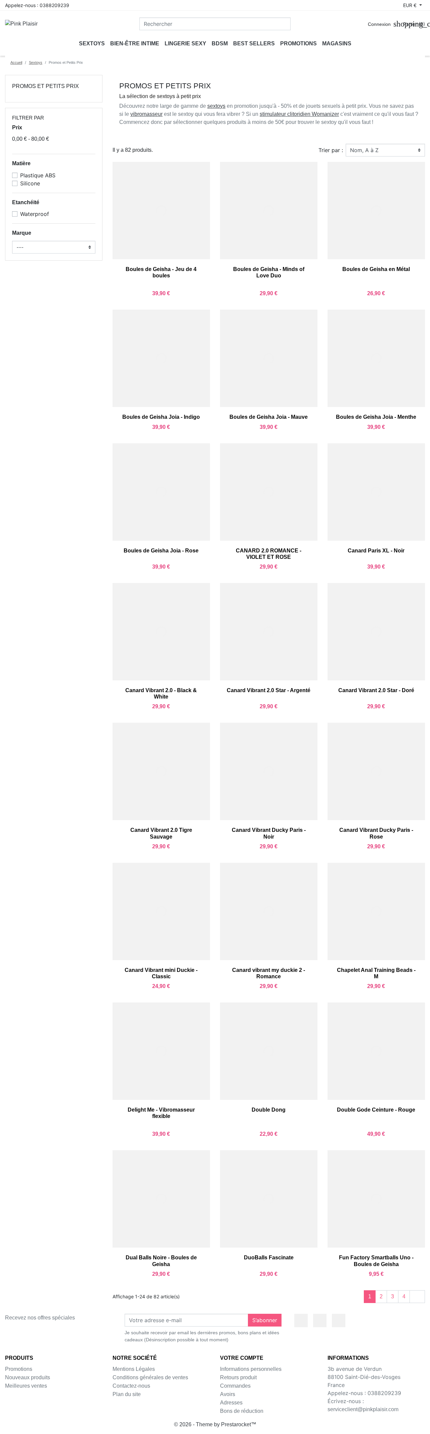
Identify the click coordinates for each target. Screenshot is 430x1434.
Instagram (338, 1320)
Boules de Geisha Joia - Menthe (376, 417)
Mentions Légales (134, 1369)
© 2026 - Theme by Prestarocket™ (215, 1424)
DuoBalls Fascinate (269, 1257)
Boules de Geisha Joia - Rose (161, 550)
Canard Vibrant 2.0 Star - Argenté (268, 690)
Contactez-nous (131, 1386)
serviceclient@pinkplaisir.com (363, 1409)
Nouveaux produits (27, 1377)
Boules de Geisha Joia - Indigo (161, 417)
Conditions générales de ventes (150, 1377)
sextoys (216, 106)
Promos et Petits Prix (45, 86)
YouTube (320, 1320)
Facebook (301, 1320)
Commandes (235, 1386)
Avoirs (227, 1394)
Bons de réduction (241, 1411)
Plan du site (127, 1394)
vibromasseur (146, 114)
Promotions (18, 1369)
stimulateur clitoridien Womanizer (299, 114)
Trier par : (330, 150)
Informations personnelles (251, 1369)
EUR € (410, 5)
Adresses (231, 1402)
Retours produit (238, 1377)
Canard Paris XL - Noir (376, 550)
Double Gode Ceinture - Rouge (376, 1110)
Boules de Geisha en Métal (376, 269)
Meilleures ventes (26, 1386)
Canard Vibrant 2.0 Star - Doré (376, 690)
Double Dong (269, 1110)
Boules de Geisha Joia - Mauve (268, 417)
